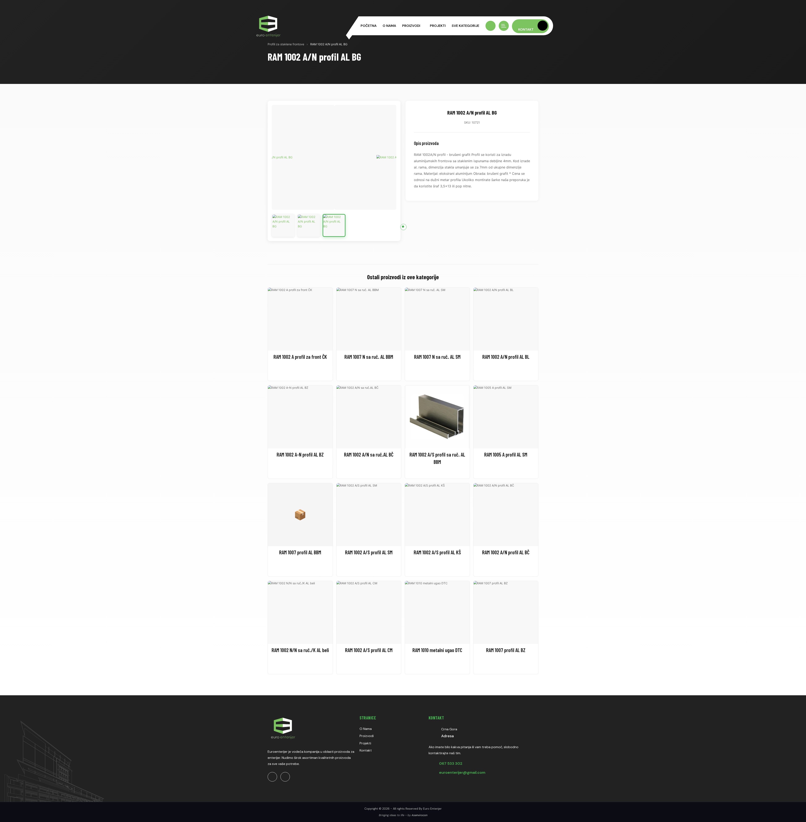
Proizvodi (411, 25)
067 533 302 (450, 763)
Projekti (438, 25)
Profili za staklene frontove (286, 44)
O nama (389, 25)
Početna (369, 25)
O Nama (366, 729)
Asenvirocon (419, 815)
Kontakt (366, 750)
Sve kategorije (465, 25)
